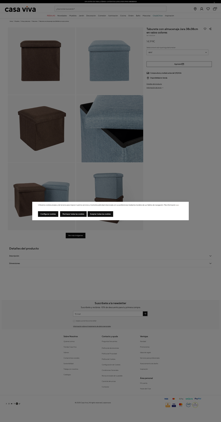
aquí (177, 205)
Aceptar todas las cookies (100, 214)
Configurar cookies (48, 214)
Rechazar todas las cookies (73, 214)
